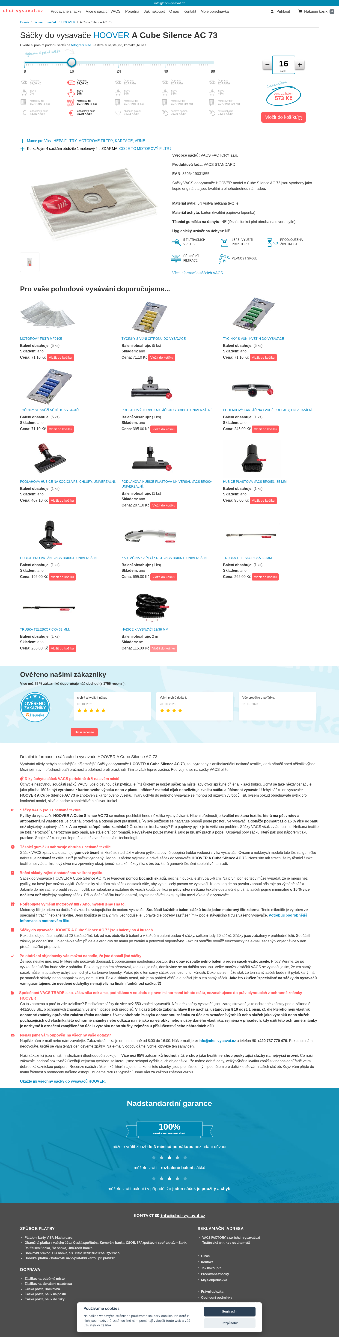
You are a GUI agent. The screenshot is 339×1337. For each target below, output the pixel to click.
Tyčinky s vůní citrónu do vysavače (154, 338)
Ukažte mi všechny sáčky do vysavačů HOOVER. (63, 1081)
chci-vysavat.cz (23, 10)
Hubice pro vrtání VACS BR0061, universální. (59, 558)
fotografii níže (81, 45)
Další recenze (84, 732)
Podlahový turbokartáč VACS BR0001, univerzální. (167, 410)
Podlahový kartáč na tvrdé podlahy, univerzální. (268, 410)
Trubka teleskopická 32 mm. (45, 629)
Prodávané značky (66, 11)
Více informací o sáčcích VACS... (199, 273)
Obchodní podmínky (216, 1297)
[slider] (71, 62)
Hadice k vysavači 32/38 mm (145, 629)
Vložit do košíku (281, 117)
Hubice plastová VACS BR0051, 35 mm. (255, 481)
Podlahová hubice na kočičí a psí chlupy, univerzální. (68, 481)
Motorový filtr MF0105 (41, 338)
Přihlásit (283, 11)
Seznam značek (45, 22)
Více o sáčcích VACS (103, 11)
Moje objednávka (215, 11)
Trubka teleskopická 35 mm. (248, 558)
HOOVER (68, 22)
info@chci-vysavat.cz (169, 3)
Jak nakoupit (154, 11)
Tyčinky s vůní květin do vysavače (253, 338)
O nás (174, 11)
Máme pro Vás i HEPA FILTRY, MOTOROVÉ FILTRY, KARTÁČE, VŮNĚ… (88, 141)
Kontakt (190, 11)
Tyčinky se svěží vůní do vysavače (50, 410)
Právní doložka (212, 1291)
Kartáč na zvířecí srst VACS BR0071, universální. (165, 558)
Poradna (132, 11)
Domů (24, 22)
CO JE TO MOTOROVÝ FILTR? (145, 149)
